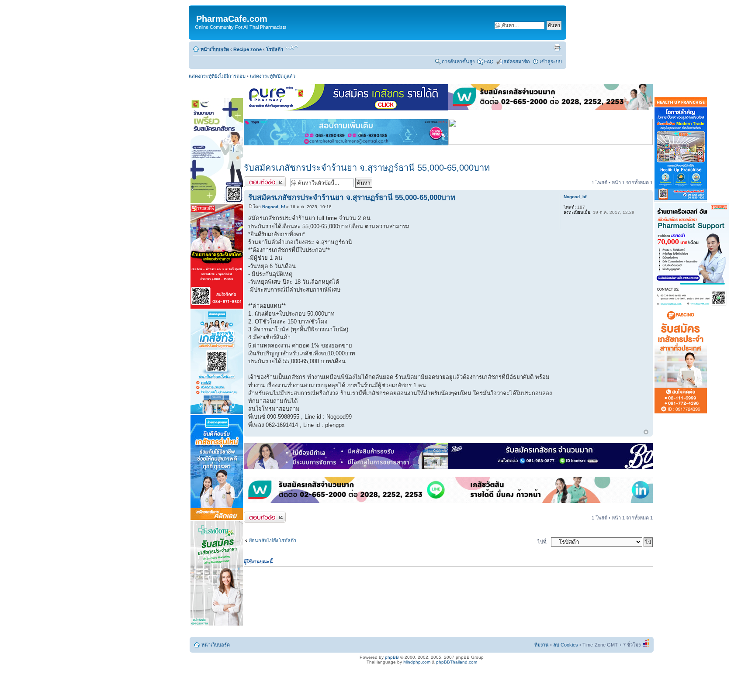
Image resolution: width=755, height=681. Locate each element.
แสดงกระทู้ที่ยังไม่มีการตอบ (217, 76)
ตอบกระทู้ (254, 180)
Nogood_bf (273, 206)
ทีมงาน (541, 644)
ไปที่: (542, 541)
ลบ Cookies (565, 644)
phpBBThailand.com (456, 662)
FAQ (489, 61)
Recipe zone (247, 49)
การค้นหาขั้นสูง (458, 61)
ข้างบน (646, 432)
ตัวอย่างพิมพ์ (557, 48)
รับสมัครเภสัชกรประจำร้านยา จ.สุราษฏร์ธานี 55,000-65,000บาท (367, 167)
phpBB (392, 657)
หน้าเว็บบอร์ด (215, 49)
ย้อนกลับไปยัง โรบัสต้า (272, 540)
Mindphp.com (416, 662)
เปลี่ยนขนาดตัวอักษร (291, 48)
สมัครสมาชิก (516, 61)
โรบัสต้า (274, 49)
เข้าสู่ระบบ (551, 61)
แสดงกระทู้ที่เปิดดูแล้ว (272, 76)
